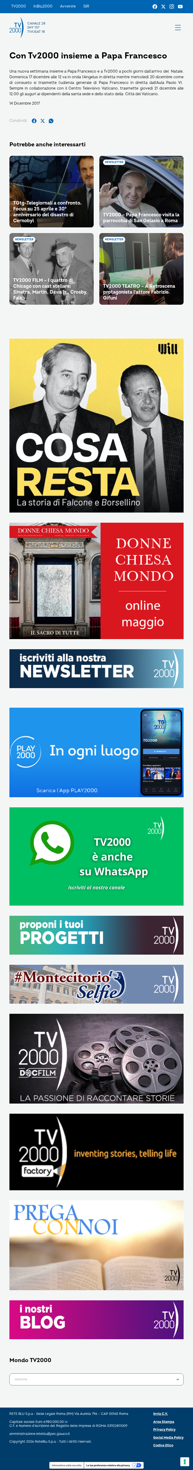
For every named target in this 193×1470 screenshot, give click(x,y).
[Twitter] (163, 6)
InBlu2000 (42, 6)
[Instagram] (172, 6)
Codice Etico (163, 1445)
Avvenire (68, 6)
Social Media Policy (168, 1438)
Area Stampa (163, 1422)
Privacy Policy (164, 1430)
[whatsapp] (51, 121)
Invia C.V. (160, 1414)
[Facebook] (155, 6)
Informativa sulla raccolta (66, 1465)
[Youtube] (180, 6)
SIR (86, 6)
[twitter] (42, 121)
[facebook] (34, 121)
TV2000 (18, 6)
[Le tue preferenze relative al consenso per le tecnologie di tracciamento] (184, 1461)
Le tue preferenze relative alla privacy (108, 1465)
